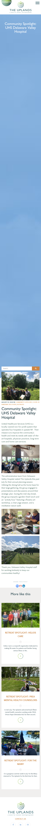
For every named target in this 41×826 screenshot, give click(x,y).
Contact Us (20, 819)
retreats (20, 404)
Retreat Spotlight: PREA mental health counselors (20, 698)
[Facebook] (17, 586)
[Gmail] (20, 586)
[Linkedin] (23, 586)
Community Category (23, 402)
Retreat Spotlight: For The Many (20, 762)
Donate (6, 2)
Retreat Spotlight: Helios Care (20, 635)
